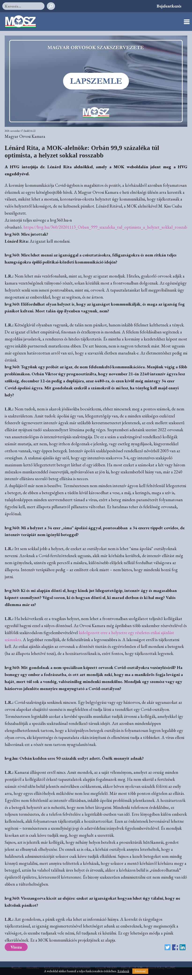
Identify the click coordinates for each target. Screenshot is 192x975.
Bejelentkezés (169, 6)
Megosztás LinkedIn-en (182, 947)
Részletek (123, 971)
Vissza (16, 947)
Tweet (167, 947)
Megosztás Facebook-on (175, 947)
